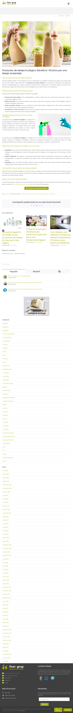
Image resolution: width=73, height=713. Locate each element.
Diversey (5, 344)
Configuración (22, 710)
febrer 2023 (6, 538)
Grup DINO (6, 373)
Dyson (4, 351)
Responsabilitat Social (9, 436)
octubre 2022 (6, 552)
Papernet (5, 415)
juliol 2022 (5, 562)
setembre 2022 (7, 555)
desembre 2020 (7, 629)
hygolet (5, 387)
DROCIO (5, 348)
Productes (40, 193)
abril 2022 (5, 573)
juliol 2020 (5, 647)
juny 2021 (5, 608)
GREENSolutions (7, 369)
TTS (4, 450)
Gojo (4, 362)
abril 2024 (5, 502)
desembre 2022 (7, 545)
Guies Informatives (8, 383)
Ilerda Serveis (6, 390)
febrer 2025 (6, 477)
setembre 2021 (7, 598)
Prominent (6, 426)
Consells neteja (24, 193)
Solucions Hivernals (8, 440)
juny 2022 (5, 566)
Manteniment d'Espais (9, 397)
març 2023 (6, 534)
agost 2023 (6, 516)
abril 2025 (5, 470)
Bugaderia (5, 327)
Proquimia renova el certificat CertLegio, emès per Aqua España (25, 289)
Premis (5, 419)
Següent (67, 15)
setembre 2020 (7, 640)
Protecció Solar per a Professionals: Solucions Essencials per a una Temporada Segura (36, 234)
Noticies (5, 408)
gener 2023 (6, 541)
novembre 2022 (7, 548)
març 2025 (6, 474)
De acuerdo (58, 710)
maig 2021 (5, 612)
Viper (4, 461)
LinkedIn (6, 682)
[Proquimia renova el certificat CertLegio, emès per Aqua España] (5, 289)
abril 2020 (5, 651)
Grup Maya (6, 376)
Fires (4, 355)
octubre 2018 (6, 658)
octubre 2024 (6, 492)
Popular (13, 271)
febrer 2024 (6, 506)
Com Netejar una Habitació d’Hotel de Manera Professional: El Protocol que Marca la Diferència (60, 237)
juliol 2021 (5, 605)
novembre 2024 (7, 488)
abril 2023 (5, 530)
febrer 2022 (6, 580)
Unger (4, 454)
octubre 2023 (6, 509)
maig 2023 (5, 527)
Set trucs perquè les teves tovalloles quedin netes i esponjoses (25, 282)
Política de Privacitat (10, 698)
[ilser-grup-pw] (13, 665)
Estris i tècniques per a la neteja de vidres (19, 276)
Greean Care (30, 193)
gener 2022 (6, 583)
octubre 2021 (6, 594)
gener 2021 (6, 626)
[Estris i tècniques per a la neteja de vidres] (5, 276)
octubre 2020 (6, 636)
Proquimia (6, 429)
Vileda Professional (8, 457)
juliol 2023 (5, 520)
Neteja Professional (8, 401)
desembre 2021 (7, 587)
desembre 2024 (7, 485)
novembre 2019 (7, 654)
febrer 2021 (6, 622)
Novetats (5, 411)
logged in (11, 253)
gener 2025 (6, 481)
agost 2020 (6, 644)
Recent (36, 271)
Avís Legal (7, 692)
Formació (5, 358)
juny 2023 (5, 523)
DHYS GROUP (6, 341)
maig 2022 (5, 569)
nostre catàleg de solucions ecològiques (22, 184)
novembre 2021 (7, 591)
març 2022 (6, 576)
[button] (3, 231)
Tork (4, 447)
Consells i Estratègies (8, 334)
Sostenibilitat (45, 193)
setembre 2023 (7, 513)
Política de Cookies (10, 695)
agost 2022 (6, 559)
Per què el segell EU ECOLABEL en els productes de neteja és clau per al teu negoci (12, 237)
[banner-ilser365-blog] (36, 297)
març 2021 (6, 619)
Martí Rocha (6, 193)
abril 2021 (5, 615)
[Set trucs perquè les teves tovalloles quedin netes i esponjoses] (5, 282)
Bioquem (5, 323)
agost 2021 (6, 601)
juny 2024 (5, 495)
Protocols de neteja (8, 433)
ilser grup (36, 193)
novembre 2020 (7, 633)
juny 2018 (5, 661)
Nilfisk (4, 404)
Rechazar (67, 710)
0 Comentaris (52, 193)
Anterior (61, 15)
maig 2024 (5, 499)
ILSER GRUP (42, 669)
